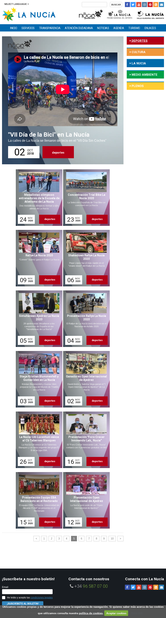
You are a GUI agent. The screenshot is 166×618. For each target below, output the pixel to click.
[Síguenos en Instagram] (144, 4)
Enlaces (150, 28)
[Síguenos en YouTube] (138, 4)
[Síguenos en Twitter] (133, 4)
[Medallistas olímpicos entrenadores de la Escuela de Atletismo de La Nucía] (37, 197)
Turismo (134, 28)
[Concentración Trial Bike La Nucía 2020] (85, 197)
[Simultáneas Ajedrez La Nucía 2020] (37, 318)
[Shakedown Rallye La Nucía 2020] (85, 258)
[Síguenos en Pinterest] (150, 4)
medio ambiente (144, 74)
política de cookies (91, 613)
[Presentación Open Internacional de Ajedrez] (85, 500)
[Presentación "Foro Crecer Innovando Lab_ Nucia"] (85, 440)
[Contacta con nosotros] (161, 4)
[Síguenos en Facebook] (127, 4)
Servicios (28, 28)
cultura (138, 52)
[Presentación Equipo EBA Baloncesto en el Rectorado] (37, 500)
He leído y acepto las (30, 597)
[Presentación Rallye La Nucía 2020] (85, 318)
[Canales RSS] (155, 4)
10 (112, 538)
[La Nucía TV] (90, 14)
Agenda (118, 28)
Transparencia (50, 28)
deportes (58, 152)
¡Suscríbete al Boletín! (22, 603)
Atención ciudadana (79, 28)
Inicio (13, 28)
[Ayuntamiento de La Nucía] (29, 14)
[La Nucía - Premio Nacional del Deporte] (120, 14)
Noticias (103, 28)
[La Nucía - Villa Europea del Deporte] (150, 14)
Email (5, 587)
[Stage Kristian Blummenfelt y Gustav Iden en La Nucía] (37, 379)
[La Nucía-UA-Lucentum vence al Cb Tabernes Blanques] (37, 440)
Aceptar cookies (116, 613)
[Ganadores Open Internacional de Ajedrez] (85, 379)
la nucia (138, 63)
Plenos (137, 86)
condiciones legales (42, 597)
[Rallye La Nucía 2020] (37, 258)
